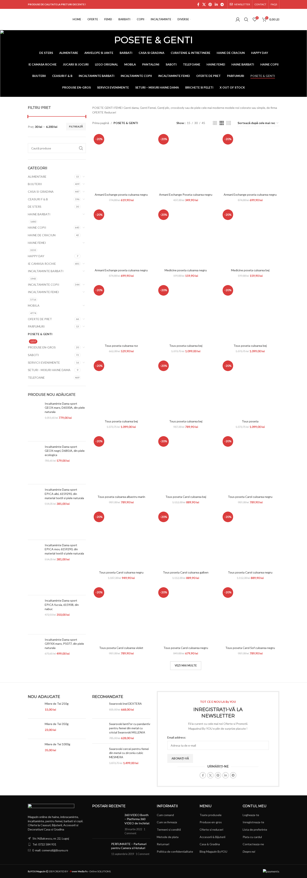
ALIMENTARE (37, 176)
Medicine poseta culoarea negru (186, 270)
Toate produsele (211, 815)
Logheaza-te (251, 815)
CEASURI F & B (38, 199)
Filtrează (76, 126)
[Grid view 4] (228, 123)
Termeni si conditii (169, 829)
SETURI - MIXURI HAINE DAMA (49, 370)
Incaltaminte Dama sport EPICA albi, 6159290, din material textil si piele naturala (64, 494)
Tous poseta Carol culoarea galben (185, 572)
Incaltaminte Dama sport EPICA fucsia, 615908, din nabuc (62, 604)
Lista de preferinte (255, 829)
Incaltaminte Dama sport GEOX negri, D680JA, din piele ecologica (65, 451)
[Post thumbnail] (106, 824)
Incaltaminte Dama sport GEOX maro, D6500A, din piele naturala (65, 408)
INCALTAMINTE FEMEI (43, 292)
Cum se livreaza (167, 822)
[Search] (246, 19)
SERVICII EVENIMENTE (44, 362)
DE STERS (34, 206)
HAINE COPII (37, 227)
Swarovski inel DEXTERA (125, 703)
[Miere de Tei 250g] (35, 708)
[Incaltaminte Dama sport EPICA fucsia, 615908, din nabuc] (35, 614)
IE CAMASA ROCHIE (42, 263)
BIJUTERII (35, 184)
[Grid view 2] (215, 123)
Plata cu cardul (252, 837)
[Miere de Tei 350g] (35, 729)
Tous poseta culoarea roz (121, 345)
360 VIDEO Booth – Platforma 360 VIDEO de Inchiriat (137, 819)
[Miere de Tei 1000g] (35, 749)
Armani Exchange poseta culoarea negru (121, 194)
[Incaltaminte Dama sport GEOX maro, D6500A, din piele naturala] (35, 419)
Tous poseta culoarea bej (185, 345)
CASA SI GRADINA (41, 191)
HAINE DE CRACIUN (41, 235)
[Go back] (109, 40)
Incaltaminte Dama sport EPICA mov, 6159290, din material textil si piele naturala (64, 549)
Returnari (163, 844)
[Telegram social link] (222, 4)
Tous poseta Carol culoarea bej (185, 496)
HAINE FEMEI (37, 242)
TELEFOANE (36, 377)
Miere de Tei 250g (57, 703)
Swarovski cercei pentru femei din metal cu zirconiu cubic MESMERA (129, 753)
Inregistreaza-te (253, 822)
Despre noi (249, 851)
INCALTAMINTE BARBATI (46, 271)
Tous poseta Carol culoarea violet (121, 648)
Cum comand (165, 815)
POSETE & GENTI (40, 334)
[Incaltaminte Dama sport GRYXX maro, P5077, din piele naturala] (35, 656)
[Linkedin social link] (216, 4)
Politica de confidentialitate (175, 851)
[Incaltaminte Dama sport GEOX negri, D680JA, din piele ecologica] (35, 463)
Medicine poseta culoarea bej (250, 270)
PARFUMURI (36, 326)
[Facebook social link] (198, 4)
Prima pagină (100, 123)
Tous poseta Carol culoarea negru (250, 496)
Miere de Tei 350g (57, 724)
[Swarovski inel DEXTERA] (99, 708)
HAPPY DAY (36, 256)
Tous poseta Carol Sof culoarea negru (250, 648)
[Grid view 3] (222, 123)
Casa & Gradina (210, 844)
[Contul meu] (238, 19)
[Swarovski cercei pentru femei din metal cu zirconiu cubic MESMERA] (99, 756)
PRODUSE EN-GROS (42, 347)
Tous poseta (250, 421)
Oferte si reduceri (211, 829)
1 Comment (142, 854)
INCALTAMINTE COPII (43, 284)
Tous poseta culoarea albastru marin (121, 496)
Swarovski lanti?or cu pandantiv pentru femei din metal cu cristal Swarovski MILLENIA (129, 728)
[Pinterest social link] (210, 4)
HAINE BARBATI (39, 214)
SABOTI (33, 355)
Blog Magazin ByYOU (213, 851)
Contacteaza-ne (253, 844)
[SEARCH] (81, 148)
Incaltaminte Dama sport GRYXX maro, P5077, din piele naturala (64, 644)
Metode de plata (168, 837)
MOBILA (33, 305)
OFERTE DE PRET (40, 319)
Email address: (176, 737)
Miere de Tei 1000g (57, 744)
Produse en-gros (211, 822)
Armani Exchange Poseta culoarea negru (185, 194)
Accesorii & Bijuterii (212, 837)
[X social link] (204, 4)
